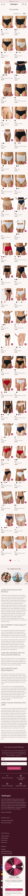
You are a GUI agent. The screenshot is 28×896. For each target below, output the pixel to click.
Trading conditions (5, 836)
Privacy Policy (4, 840)
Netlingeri (3, 849)
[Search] (4, 4)
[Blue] (6, 29)
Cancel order (4, 842)
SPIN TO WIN (14, 889)
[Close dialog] (4, 858)
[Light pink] (21, 437)
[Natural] (3, 29)
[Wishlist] (22, 4)
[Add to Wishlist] (2, 17)
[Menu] (2, 4)
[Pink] (1, 143)
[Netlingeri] (14, 4)
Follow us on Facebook (6, 812)
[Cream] (1, 75)
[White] (8, 29)
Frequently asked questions (7, 820)
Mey (24, 595)
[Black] (1, 29)
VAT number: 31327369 (6, 853)
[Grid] (24, 13)
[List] (26, 13)
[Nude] (4, 29)
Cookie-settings (4, 838)
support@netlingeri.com (6, 851)
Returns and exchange (6, 822)
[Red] (6, 75)
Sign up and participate (14, 768)
